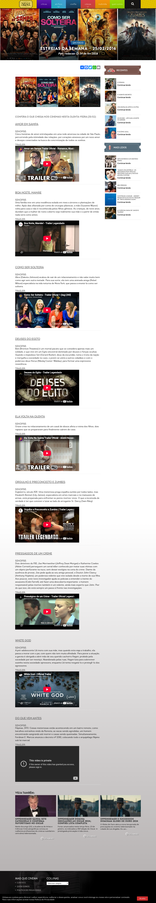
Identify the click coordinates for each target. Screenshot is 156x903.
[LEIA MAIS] (35, 806)
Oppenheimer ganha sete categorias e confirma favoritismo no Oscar (30, 821)
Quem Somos (23, 886)
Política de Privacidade (44, 899)
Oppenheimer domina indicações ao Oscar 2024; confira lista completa (74, 821)
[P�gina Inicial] (26, 4)
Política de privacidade (29, 890)
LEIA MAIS (49, 838)
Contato (21, 883)
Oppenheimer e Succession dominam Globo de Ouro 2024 (119, 820)
